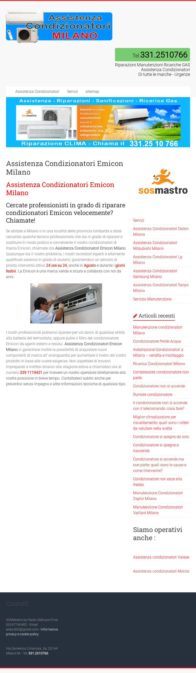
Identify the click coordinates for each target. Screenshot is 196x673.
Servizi (72, 91)
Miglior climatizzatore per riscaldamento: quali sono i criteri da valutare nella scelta (161, 423)
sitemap (92, 91)
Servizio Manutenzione (152, 299)
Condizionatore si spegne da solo (161, 436)
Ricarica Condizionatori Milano (159, 363)
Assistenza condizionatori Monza (161, 571)
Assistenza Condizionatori (37, 91)
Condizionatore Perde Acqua (157, 341)
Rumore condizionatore (152, 394)
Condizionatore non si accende (159, 386)
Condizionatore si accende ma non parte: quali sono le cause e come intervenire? (159, 465)
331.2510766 (38, 653)
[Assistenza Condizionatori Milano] (59, 10)
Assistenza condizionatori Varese (161, 557)
